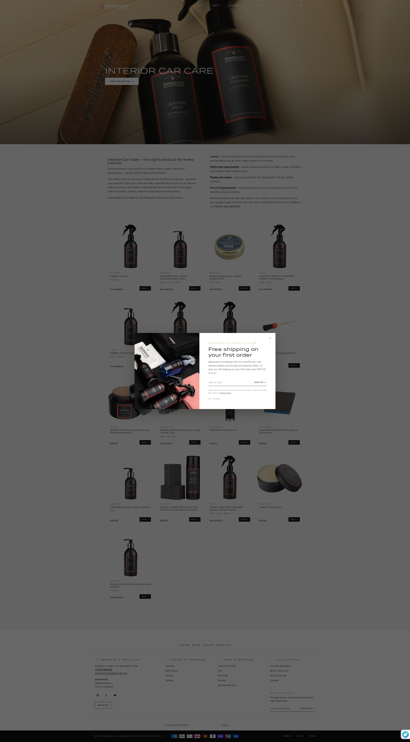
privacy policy (225, 393)
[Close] (270, 338)
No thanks (214, 399)
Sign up (258, 382)
